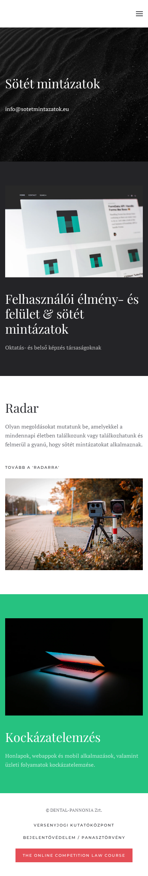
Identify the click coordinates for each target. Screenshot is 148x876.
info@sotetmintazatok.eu (37, 109)
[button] (139, 13)
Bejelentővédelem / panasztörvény (74, 837)
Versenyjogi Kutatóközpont (74, 825)
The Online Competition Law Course (74, 855)
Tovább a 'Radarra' (32, 467)
